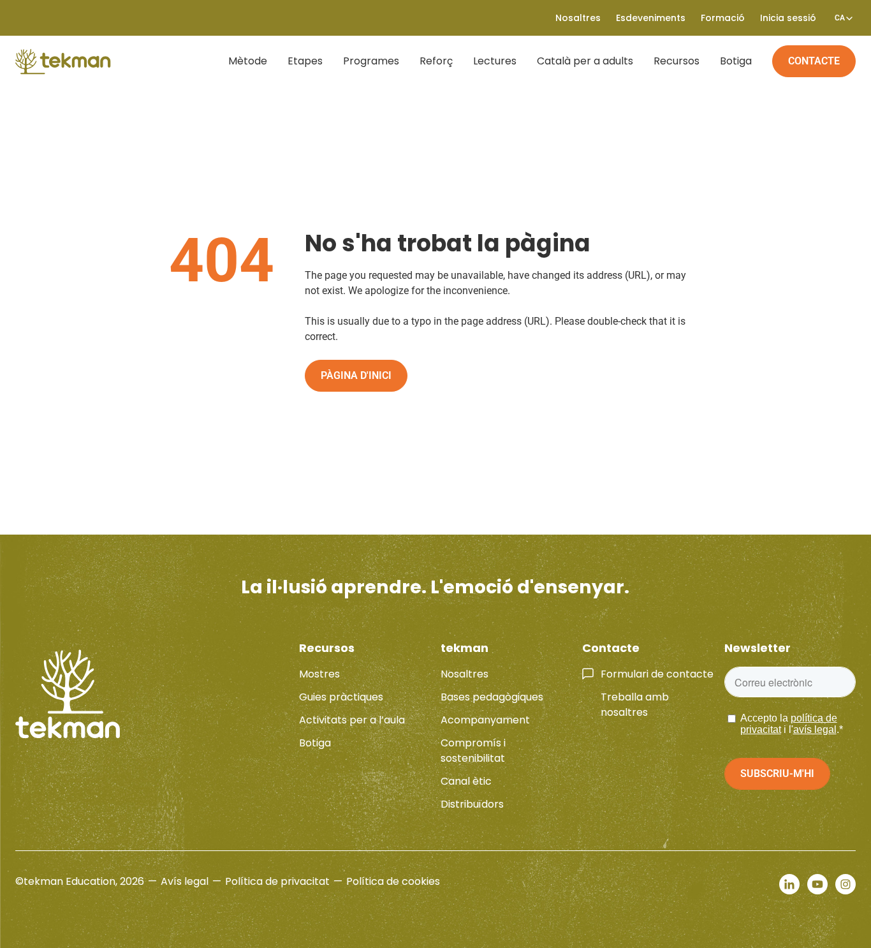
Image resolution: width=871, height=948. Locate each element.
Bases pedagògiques (492, 697)
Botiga (736, 61)
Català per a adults (585, 61)
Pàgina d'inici (356, 375)
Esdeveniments (650, 17)
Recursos (676, 61)
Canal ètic (466, 781)
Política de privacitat (277, 881)
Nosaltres (464, 674)
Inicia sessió (788, 17)
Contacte (814, 61)
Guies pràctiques (341, 697)
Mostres (319, 674)
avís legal (815, 729)
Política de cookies (393, 881)
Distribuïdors (472, 804)
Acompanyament (485, 720)
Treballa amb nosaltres (635, 705)
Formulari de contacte (657, 674)
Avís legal (185, 881)
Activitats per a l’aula (352, 720)
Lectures (494, 61)
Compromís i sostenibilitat (473, 751)
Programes (371, 61)
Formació (723, 17)
